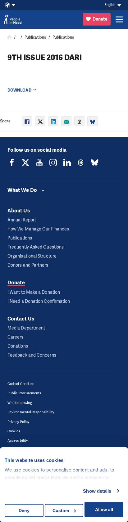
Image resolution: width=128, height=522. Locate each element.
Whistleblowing (19, 403)
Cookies (13, 431)
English (110, 5)
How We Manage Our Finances (38, 229)
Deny (24, 510)
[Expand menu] (119, 19)
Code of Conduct (20, 384)
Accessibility (17, 440)
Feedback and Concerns (31, 355)
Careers (15, 337)
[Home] (9, 37)
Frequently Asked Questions (35, 247)
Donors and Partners (27, 265)
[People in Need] (12, 19)
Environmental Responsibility (30, 412)
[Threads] (81, 162)
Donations (17, 346)
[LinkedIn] (67, 162)
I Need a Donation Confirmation (38, 301)
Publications (35, 37)
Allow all (104, 509)
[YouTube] (39, 162)
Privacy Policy (18, 422)
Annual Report (21, 220)
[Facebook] (12, 162)
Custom (61, 510)
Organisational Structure (32, 256)
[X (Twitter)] (25, 162)
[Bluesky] (94, 162)
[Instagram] (53, 162)
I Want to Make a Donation (33, 292)
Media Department (26, 328)
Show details (97, 491)
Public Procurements (24, 393)
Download (19, 90)
